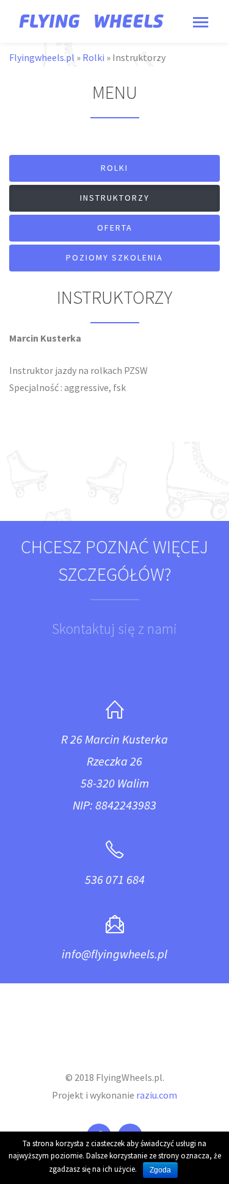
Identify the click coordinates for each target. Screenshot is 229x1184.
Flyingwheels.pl (42, 57)
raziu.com (156, 1095)
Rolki (93, 57)
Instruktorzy (115, 197)
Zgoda (160, 1170)
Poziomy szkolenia (114, 257)
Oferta (115, 227)
